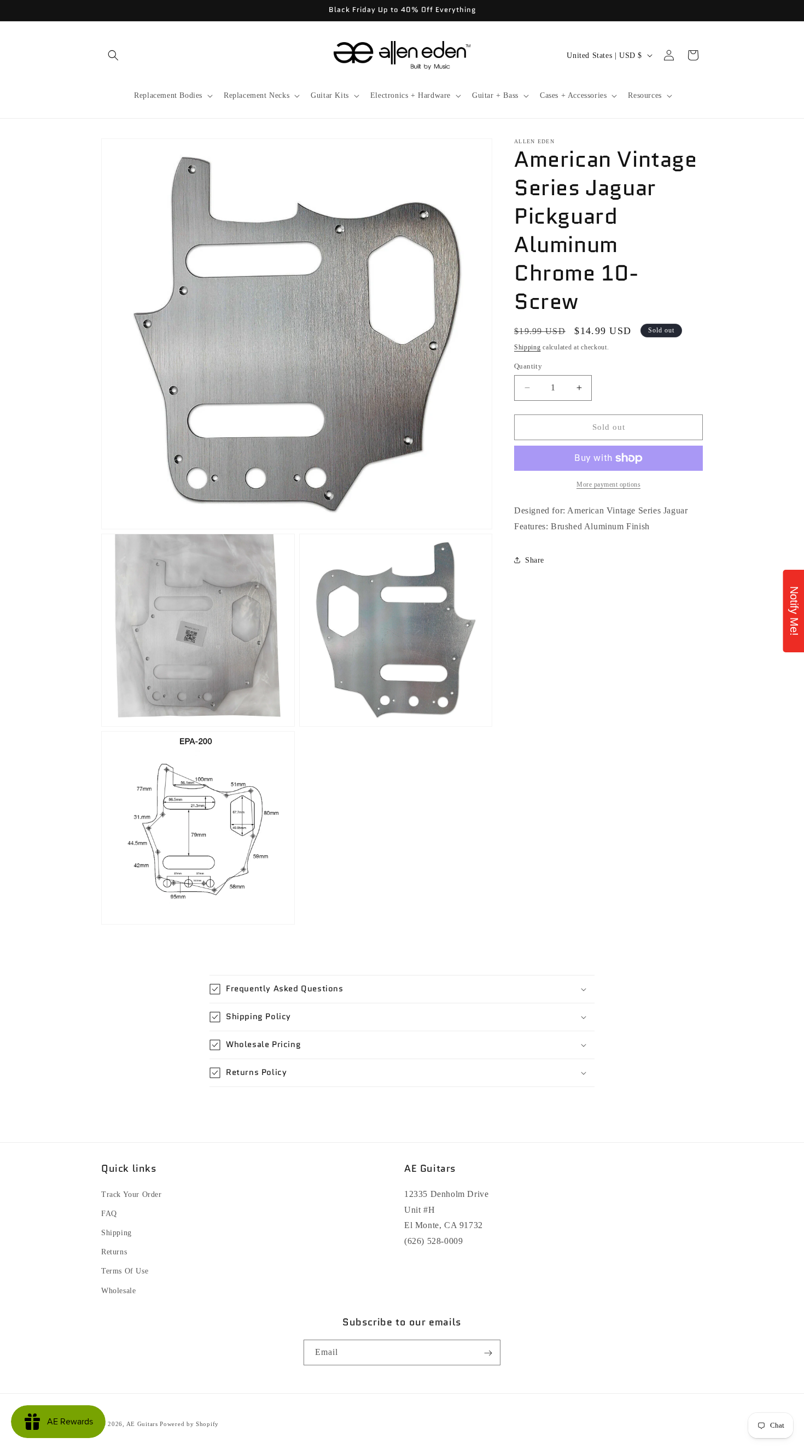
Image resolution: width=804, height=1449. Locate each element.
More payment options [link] (608, 484)
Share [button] (534, 560)
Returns (114, 1252)
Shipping (527, 347)
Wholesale (118, 1290)
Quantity (528, 366)
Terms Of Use (124, 1271)
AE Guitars (142, 1424)
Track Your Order (131, 1194)
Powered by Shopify (189, 1424)
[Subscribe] (488, 1353)
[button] (113, 55)
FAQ (109, 1213)
